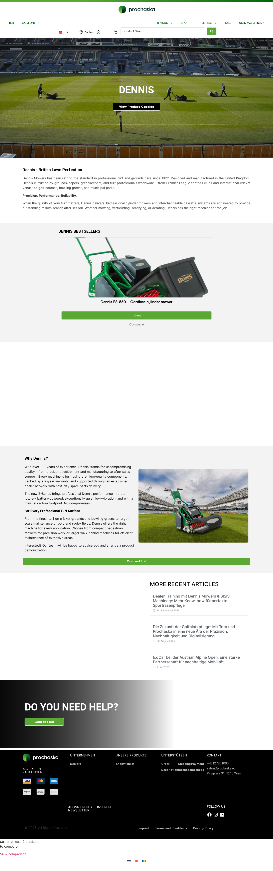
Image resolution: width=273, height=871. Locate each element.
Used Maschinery (251, 23)
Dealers (75, 764)
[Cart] (116, 32)
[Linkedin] (222, 814)
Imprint (143, 828)
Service (206, 23)
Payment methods (197, 767)
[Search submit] (211, 31)
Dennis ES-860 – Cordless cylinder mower (136, 302)
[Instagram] (215, 814)
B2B (11, 23)
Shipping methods (184, 767)
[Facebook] (209, 814)
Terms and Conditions (171, 828)
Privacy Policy (203, 828)
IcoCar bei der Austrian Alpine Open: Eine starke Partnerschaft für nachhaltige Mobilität (196, 659)
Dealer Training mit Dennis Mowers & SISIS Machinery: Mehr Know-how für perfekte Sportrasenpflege (191, 601)
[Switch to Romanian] (144, 860)
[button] (56, 281)
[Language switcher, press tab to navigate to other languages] (64, 32)
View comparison (13, 854)
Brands (162, 23)
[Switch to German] (129, 860)
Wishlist (129, 764)
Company (28, 23)
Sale (228, 23)
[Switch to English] (136, 860)
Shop (184, 23)
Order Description (169, 767)
